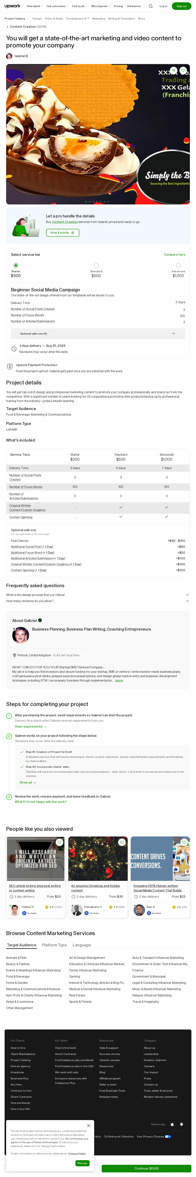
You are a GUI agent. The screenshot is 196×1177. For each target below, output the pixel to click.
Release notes (109, 1096)
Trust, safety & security (158, 1090)
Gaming (74, 976)
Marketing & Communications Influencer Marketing (35, 989)
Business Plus (19, 1078)
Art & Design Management (87, 958)
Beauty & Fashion (18, 964)
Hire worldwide (20, 1102)
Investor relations (155, 1060)
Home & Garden (17, 983)
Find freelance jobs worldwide (74, 1060)
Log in (163, 6)
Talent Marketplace (23, 1053)
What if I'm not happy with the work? (41, 802)
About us (149, 1047)
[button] (86, 201)
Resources (106, 1066)
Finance (137, 970)
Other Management (19, 1008)
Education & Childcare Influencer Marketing (98, 964)
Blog (102, 1072)
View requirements (28, 726)
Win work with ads (66, 1072)
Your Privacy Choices (154, 1136)
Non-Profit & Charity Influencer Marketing (34, 995)
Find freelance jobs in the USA (74, 1066)
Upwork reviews (110, 1060)
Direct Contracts (21, 1096)
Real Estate (77, 995)
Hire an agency (20, 1066)
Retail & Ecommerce (19, 1002)
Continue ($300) (146, 1168)
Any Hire (16, 1084)
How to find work (65, 1047)
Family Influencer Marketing (88, 970)
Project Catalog (15, 18)
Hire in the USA (20, 1109)
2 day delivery (24, 896)
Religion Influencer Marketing (152, 995)
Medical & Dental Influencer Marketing (95, 989)
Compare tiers (174, 254)
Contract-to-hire (21, 1090)
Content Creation (65, 222)
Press (147, 1078)
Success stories (110, 1053)
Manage (82, 1163)
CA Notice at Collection (119, 1136)
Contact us (151, 1084)
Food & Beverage (17, 976)
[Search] (151, 6)
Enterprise (17, 1072)
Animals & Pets (16, 958)
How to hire (18, 1047)
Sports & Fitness (80, 1002)
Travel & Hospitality (145, 1002)
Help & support (109, 1047)
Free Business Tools (112, 1090)
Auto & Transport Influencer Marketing (158, 958)
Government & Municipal (149, 976)
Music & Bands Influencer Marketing (156, 989)
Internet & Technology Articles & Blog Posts (98, 983)
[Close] (88, 1125)
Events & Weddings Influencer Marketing (33, 970)
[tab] (22, 945)
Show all (26, 782)
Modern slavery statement (161, 1096)
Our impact (151, 1072)
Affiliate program (110, 1078)
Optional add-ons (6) (33, 333)
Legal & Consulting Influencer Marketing (159, 983)
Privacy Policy (77, 1153)
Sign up (181, 6)
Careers (149, 1066)
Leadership (151, 1053)
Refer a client (108, 1084)
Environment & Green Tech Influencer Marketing (161, 964)
